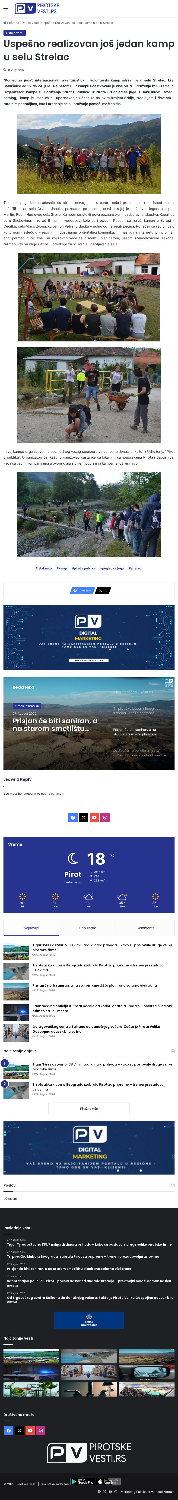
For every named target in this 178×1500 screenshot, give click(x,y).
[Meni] (5, 10)
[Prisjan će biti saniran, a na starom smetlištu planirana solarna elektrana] (16, 991)
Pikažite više (89, 1108)
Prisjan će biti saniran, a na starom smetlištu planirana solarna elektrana (94, 985)
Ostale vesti (30, 23)
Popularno (87, 928)
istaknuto (45, 568)
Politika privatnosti (150, 1492)
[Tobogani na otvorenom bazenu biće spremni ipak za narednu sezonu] (31, 1389)
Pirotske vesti (26, 1484)
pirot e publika (84, 568)
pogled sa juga (113, 568)
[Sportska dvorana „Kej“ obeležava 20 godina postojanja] (147, 1389)
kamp (63, 568)
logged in (29, 793)
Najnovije (31, 928)
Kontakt (169, 1492)
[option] (89, 723)
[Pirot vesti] (37, 8)
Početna (12, 23)
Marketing (128, 1492)
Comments (145, 928)
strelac (136, 568)
